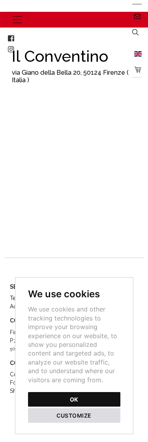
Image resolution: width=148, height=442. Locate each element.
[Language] (137, 53)
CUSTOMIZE (74, 415)
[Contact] (137, 16)
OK (74, 399)
